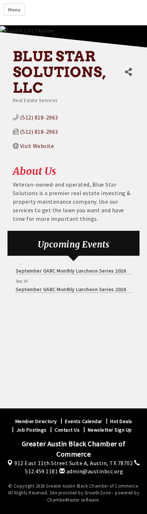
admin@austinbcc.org (94, 471)
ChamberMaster (63, 500)
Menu (14, 9)
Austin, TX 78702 (73, 463)
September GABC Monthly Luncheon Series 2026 (71, 269)
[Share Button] (128, 72)
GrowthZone (98, 493)
